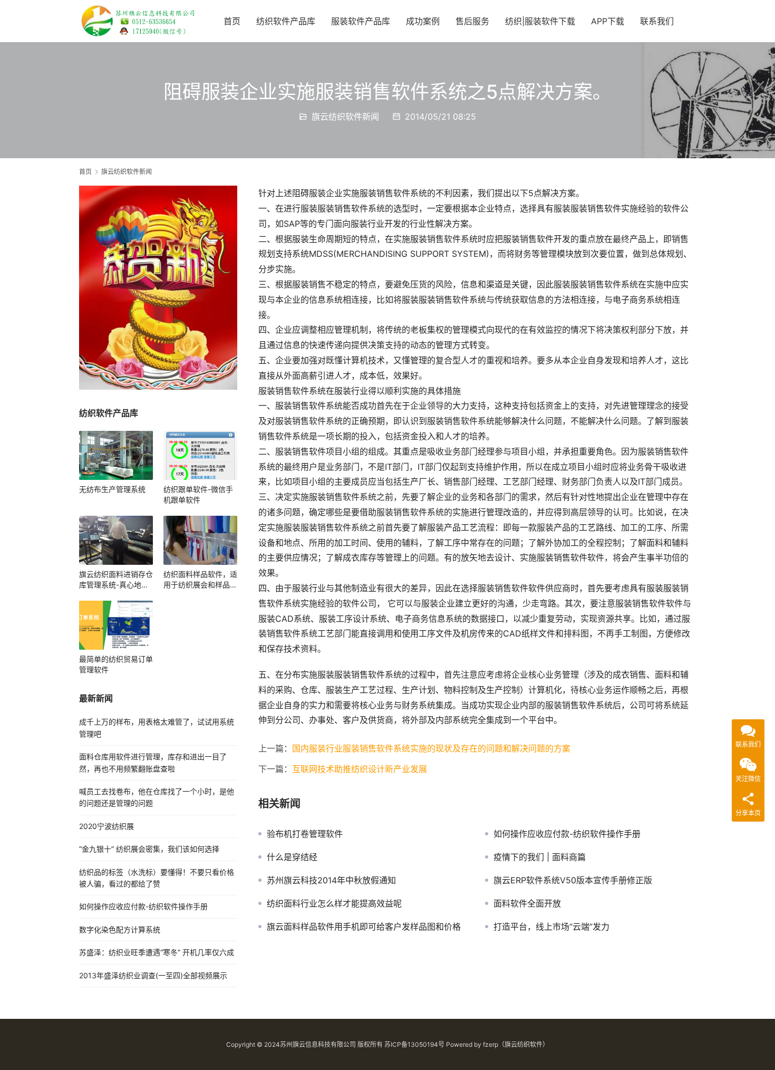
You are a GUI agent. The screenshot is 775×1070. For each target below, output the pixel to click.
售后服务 (472, 21)
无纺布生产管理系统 (112, 489)
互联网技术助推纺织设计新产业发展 (359, 769)
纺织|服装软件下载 (540, 21)
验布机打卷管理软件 (305, 833)
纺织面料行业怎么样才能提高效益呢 (334, 903)
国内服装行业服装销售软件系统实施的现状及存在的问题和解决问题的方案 (431, 748)
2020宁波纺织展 (106, 826)
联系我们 (657, 21)
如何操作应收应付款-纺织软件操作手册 (567, 833)
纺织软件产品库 (285, 21)
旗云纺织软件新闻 (345, 116)
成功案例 (423, 21)
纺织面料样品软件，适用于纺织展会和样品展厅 (200, 580)
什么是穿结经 (292, 857)
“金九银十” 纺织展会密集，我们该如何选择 (149, 848)
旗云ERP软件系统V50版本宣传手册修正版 (572, 880)
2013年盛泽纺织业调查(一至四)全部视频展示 (153, 975)
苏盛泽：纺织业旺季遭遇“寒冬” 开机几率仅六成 (156, 952)
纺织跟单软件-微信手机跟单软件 (198, 494)
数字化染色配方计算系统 (119, 929)
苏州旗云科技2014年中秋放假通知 (331, 880)
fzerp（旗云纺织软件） (516, 1044)
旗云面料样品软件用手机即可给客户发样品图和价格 (364, 926)
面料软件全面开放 (527, 903)
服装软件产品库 (360, 21)
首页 (232, 21)
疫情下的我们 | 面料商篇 (539, 857)
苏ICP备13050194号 (414, 1044)
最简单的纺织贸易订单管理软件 (116, 664)
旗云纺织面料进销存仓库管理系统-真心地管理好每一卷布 (116, 580)
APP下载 (607, 21)
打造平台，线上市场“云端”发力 (551, 926)
